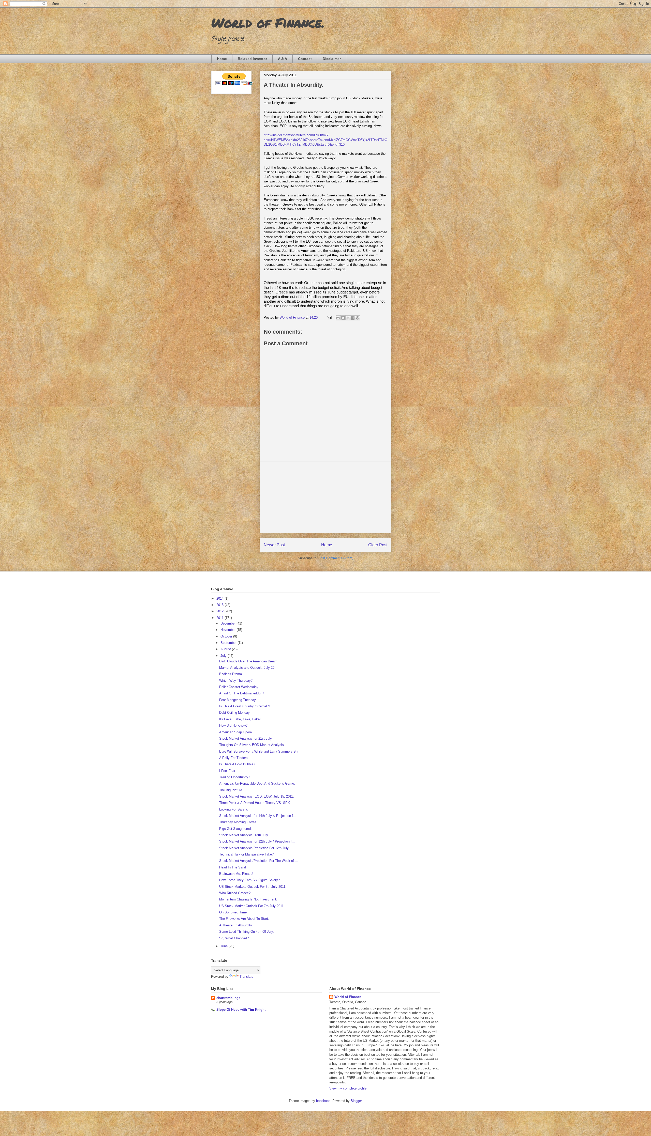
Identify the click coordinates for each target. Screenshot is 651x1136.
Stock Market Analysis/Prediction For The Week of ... (258, 861)
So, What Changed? (234, 938)
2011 (220, 618)
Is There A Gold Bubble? (237, 764)
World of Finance (347, 997)
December (228, 623)
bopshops (323, 1101)
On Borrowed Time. (233, 912)
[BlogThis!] (343, 317)
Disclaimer (332, 59)
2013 (220, 605)
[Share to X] (347, 317)
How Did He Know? (233, 725)
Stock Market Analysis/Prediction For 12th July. (254, 848)
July (224, 656)
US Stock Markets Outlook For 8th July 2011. (252, 887)
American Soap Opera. (236, 732)
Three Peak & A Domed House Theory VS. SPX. (255, 803)
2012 (220, 611)
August (226, 649)
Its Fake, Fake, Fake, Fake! (240, 719)
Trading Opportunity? (234, 777)
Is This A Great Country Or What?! (244, 706)
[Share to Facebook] (352, 317)
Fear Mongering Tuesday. (238, 700)
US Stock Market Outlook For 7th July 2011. (252, 906)
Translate (246, 976)
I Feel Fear (227, 771)
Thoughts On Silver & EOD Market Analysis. (252, 745)
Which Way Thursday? (236, 680)
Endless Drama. (231, 674)
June (224, 946)
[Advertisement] (325, 497)
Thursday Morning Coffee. (238, 822)
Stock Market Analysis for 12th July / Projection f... (257, 841)
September (229, 643)
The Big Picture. (231, 790)
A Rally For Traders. (234, 758)
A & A (282, 59)
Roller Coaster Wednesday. (239, 687)
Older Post (377, 545)
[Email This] (338, 317)
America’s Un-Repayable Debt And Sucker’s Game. (257, 783)
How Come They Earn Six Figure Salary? (249, 880)
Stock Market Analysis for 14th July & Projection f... (257, 816)
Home (222, 59)
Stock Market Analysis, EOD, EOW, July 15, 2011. (256, 796)
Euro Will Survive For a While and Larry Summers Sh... (260, 751)
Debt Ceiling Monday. (234, 712)
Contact (305, 59)
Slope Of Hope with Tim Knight (240, 1009)
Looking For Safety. (233, 809)
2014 (220, 598)
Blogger (356, 1101)
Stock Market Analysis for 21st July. (246, 738)
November (228, 630)
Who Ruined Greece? (234, 893)
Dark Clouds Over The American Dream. (248, 661)
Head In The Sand (232, 867)
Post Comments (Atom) (335, 558)
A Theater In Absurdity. (236, 925)
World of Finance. (267, 22)
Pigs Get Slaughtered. (235, 829)
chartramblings (228, 998)
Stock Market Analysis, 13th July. (244, 835)
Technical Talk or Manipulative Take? (246, 854)
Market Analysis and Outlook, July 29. (247, 668)
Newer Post (274, 545)
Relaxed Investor (252, 59)
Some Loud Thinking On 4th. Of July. (246, 931)
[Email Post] (329, 317)
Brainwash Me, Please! (236, 874)
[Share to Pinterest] (357, 317)
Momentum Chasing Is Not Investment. (248, 899)
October (226, 636)
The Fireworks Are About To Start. (244, 919)
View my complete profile (347, 1088)
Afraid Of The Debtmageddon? (241, 693)
